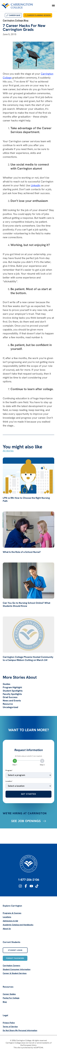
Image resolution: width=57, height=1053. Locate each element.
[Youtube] (31, 886)
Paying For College (11, 998)
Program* (9, 770)
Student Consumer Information (16, 969)
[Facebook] (26, 886)
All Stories (8, 450)
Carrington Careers (11, 965)
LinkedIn (35, 185)
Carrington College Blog (15, 20)
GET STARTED (28, 794)
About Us (7, 928)
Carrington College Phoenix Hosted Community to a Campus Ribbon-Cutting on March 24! (28, 658)
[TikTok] (37, 886)
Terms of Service (10, 1026)
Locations (7, 917)
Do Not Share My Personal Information (20, 1030)
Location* (9, 781)
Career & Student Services (15, 973)
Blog (5, 1002)
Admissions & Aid (10, 921)
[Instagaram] (20, 886)
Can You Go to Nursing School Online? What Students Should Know (26, 604)
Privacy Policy (9, 1022)
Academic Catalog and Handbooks (18, 924)
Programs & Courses (12, 913)
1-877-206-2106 (28, 880)
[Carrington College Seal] (28, 863)
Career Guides (9, 994)
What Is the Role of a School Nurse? (22, 551)
